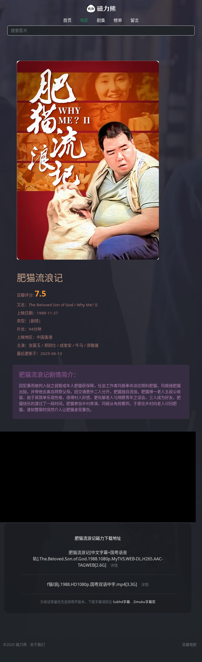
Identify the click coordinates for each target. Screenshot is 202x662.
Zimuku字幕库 (144, 601)
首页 (67, 20)
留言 (134, 20)
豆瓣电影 (189, 644)
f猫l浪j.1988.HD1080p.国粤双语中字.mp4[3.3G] (92, 584)
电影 (84, 20)
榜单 (118, 20)
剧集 (101, 20)
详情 (114, 565)
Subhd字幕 (121, 601)
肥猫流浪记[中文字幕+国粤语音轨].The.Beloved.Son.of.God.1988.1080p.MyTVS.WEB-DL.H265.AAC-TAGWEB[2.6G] (98, 559)
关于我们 (37, 644)
